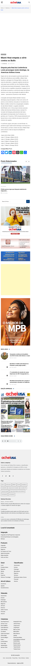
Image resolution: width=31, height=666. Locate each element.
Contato (27, 658)
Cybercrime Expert (5, 633)
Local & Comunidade (7, 528)
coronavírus (11, 494)
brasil (19, 484)
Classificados (18, 563)
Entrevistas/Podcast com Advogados (9, 536)
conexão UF (23, 488)
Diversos (3, 607)
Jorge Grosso (16, 625)
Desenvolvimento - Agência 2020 (15, 663)
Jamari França (16, 623)
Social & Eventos (5, 587)
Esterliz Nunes (4, 641)
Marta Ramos (16, 633)
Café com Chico (4, 557)
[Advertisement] (15, 29)
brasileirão (4, 488)
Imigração (4, 532)
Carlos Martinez (4, 627)
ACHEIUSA (4, 63)
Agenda (2, 585)
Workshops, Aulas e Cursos (20, 577)
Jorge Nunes (16, 627)
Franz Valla (3, 643)
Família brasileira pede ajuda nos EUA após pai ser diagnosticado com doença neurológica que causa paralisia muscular (15, 513)
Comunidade (4, 509)
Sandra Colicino (17, 645)
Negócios (3, 549)
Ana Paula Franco (5, 621)
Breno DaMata (4, 625)
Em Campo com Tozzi (6, 551)
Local (2, 517)
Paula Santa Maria (17, 637)
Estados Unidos (9, 501)
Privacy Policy (15, 658)
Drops (2, 639)
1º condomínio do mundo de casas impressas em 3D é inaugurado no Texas (19, 374)
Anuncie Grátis (9, 658)
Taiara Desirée (16, 647)
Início (4, 658)
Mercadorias (17, 571)
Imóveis (16, 567)
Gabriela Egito (4, 645)
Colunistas (4, 619)
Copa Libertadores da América (17, 491)
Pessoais (16, 579)
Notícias (3, 538)
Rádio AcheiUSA (4, 555)
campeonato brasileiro (13, 488)
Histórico (8, 8)
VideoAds (4, 593)
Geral (2, 563)
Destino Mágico (4, 637)
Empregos (16, 569)
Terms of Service (21, 658)
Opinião (15, 635)
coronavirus (4, 494)
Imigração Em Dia (17, 621)
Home (2, 8)
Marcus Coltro (16, 629)
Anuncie (16, 581)
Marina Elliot (16, 631)
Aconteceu (3, 583)
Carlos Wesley (4, 629)
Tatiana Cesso (16, 649)
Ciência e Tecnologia (5, 577)
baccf (3, 484)
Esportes (3, 575)
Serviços (16, 575)
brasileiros (24, 484)
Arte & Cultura (5, 581)
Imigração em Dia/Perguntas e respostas (10, 534)
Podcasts (4, 543)
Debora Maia (4, 635)
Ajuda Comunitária (5, 553)
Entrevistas (3, 547)
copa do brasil (5, 491)
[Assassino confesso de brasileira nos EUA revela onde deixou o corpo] (4, 355)
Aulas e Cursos (4, 609)
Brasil (2, 501)
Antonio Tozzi (4, 623)
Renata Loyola (16, 643)
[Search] (29, 2)
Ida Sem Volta (4, 647)
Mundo (2, 571)
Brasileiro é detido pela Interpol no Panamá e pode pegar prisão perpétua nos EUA (19, 365)
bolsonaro (8, 484)
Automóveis (17, 565)
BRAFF (14, 484)
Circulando (3, 631)
